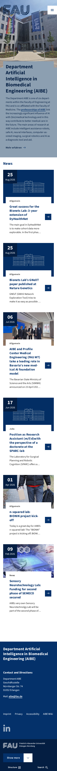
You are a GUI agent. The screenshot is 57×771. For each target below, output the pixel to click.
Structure (12, 767)
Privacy (18, 714)
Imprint (7, 714)
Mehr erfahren (14, 147)
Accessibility (32, 714)
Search (41, 767)
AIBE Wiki (48, 714)
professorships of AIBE (33, 109)
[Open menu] (52, 10)
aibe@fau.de (15, 696)
